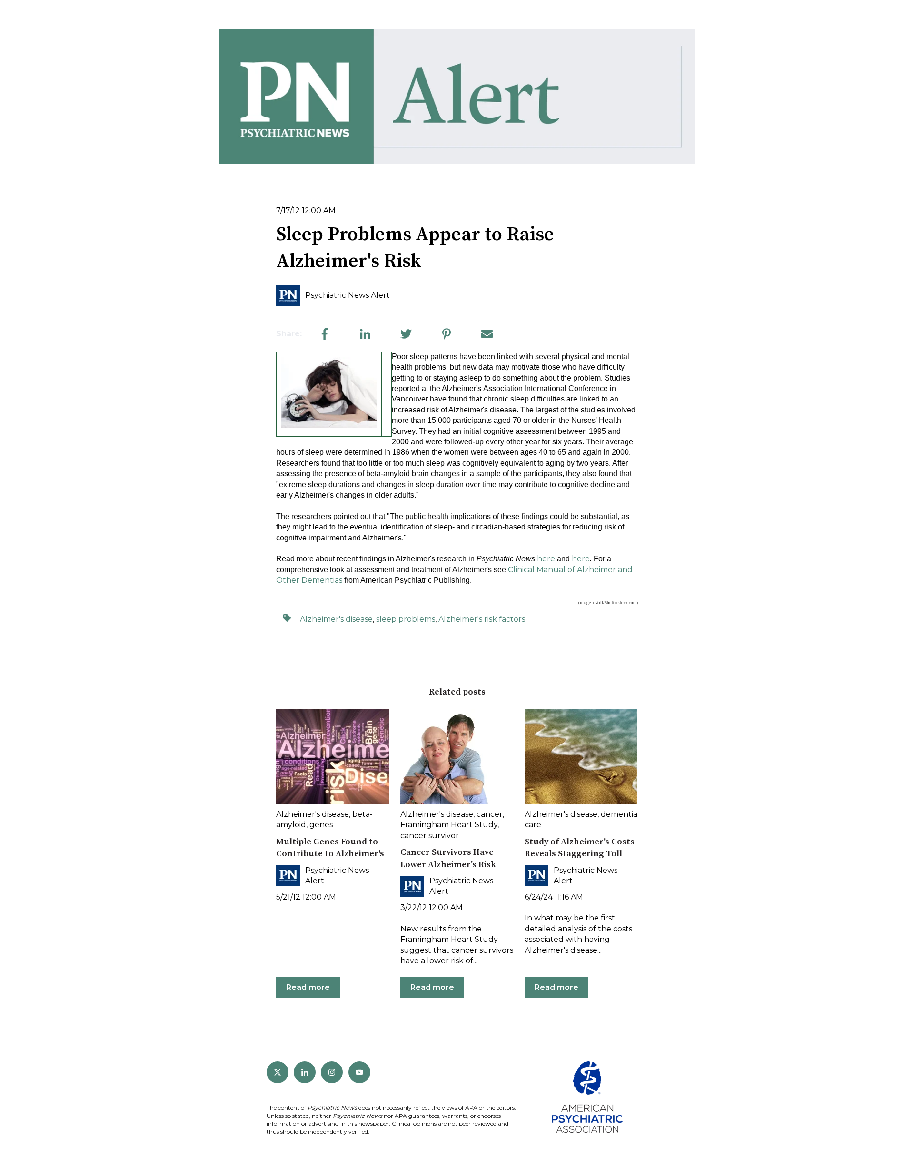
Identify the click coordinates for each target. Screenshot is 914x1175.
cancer (490, 814)
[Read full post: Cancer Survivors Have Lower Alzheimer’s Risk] (456, 756)
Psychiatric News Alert (347, 295)
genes (321, 824)
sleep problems (405, 619)
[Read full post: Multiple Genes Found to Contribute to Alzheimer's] (332, 756)
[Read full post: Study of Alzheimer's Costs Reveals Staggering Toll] (581, 756)
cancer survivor (429, 835)
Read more (308, 987)
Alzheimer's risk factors (481, 619)
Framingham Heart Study (448, 824)
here (546, 558)
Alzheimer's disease (336, 619)
